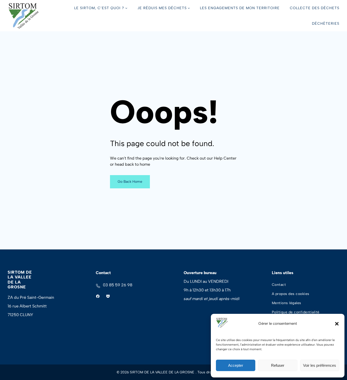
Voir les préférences (319, 365)
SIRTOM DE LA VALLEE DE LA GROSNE (20, 279)
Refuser (277, 365)
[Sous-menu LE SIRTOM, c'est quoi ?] (126, 8)
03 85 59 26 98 (117, 285)
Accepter (235, 365)
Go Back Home (130, 181)
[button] (336, 323)
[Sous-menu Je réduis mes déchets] (189, 8)
